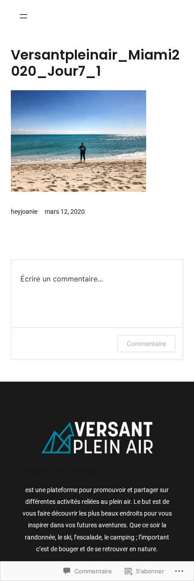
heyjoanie (24, 211)
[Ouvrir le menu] (23, 16)
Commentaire (146, 343)
